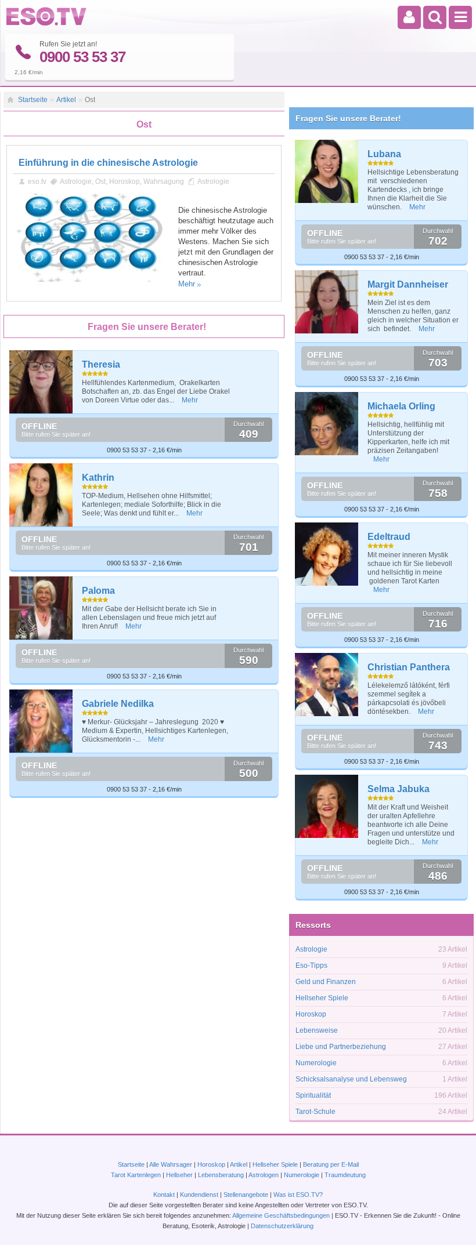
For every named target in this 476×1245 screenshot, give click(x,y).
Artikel (66, 100)
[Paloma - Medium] (41, 608)
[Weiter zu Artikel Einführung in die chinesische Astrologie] (91, 279)
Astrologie (76, 181)
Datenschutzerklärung (282, 1225)
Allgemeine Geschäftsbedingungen (281, 1215)
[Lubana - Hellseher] (327, 171)
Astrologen (263, 1174)
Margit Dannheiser (407, 284)
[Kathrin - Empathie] (41, 495)
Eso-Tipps (311, 965)
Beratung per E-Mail (331, 1164)
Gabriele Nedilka (118, 704)
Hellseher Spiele (321, 998)
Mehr (186, 284)
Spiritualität (313, 1095)
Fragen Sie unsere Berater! (348, 118)
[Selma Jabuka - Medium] (327, 806)
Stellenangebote (246, 1194)
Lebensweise (316, 1030)
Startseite (33, 100)
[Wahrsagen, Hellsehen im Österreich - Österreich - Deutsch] (46, 23)
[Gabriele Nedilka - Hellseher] (41, 721)
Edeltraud (388, 537)
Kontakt (164, 1194)
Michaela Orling (401, 406)
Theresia (101, 364)
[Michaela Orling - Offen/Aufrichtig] (327, 423)
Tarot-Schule (315, 1112)
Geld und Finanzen (325, 982)
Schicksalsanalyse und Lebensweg (351, 1079)
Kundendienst (199, 1194)
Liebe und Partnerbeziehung (340, 1047)
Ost (100, 181)
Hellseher (179, 1174)
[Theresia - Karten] (41, 381)
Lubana (384, 154)
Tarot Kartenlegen (136, 1174)
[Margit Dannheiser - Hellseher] (327, 301)
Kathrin (98, 477)
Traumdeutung (345, 1174)
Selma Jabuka (398, 789)
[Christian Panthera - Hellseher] (327, 684)
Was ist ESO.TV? (298, 1194)
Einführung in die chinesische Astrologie (108, 163)
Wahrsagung (163, 181)
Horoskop (124, 181)
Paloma (98, 591)
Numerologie (316, 1063)
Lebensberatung (221, 1174)
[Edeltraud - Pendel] (327, 554)
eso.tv (37, 181)
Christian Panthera (408, 667)
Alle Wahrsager (170, 1164)
